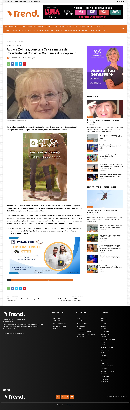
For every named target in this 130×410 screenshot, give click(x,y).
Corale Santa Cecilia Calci (23, 280)
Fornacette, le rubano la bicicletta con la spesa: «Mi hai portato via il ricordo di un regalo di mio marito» (111, 166)
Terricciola (105, 376)
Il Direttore (57, 321)
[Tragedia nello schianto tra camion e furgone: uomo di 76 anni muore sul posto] (92, 148)
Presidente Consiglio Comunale (47, 280)
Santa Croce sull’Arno (108, 371)
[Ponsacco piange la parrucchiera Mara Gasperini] (105, 109)
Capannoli (104, 329)
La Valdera (80, 321)
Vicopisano (14, 41)
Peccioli (103, 355)
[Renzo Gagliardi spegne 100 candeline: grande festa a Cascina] (92, 158)
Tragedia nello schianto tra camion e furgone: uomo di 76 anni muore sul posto (110, 146)
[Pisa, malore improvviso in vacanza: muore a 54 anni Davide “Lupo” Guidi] (92, 259)
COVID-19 (79, 318)
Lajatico (103, 345)
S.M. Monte (104, 374)
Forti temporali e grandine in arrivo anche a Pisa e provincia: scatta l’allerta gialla (110, 136)
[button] (123, 29)
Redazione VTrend (16, 57)
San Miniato (105, 368)
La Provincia (91, 231)
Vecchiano (104, 382)
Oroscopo (80, 337)
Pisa (89, 241)
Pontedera (104, 363)
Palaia (103, 352)
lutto (32, 280)
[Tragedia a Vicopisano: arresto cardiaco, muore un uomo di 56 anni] (105, 199)
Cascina (90, 161)
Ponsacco (104, 358)
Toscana (90, 141)
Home (8, 41)
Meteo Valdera (82, 323)
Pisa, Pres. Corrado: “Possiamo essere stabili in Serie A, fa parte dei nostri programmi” (110, 237)
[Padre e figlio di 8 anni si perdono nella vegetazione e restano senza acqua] (92, 177)
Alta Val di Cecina (107, 347)
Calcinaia (90, 170)
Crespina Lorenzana (108, 339)
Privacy (55, 329)
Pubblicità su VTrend (60, 323)
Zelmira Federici (68, 280)
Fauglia (103, 342)
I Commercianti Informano (86, 334)
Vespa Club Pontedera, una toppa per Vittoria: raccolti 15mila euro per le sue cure (110, 267)
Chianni (103, 337)
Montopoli (105, 350)
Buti (102, 321)
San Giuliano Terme (107, 366)
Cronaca (21, 41)
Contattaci (56, 318)
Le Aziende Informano (84, 331)
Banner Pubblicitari (59, 326)
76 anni (13, 280)
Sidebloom (70, 405)
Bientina (104, 318)
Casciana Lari (105, 331)
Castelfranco (105, 334)
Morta (36, 280)
